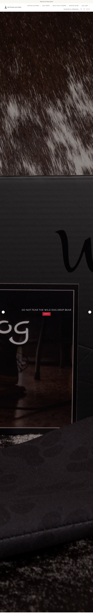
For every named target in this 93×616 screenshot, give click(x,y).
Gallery (85, 5)
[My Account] (84, 9)
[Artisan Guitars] (13, 7)
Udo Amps (46, 5)
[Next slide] (89, 312)
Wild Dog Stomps (60, 5)
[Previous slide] (3, 312)
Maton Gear (74, 5)
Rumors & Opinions (71, 9)
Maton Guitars (33, 5)
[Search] (81, 9)
